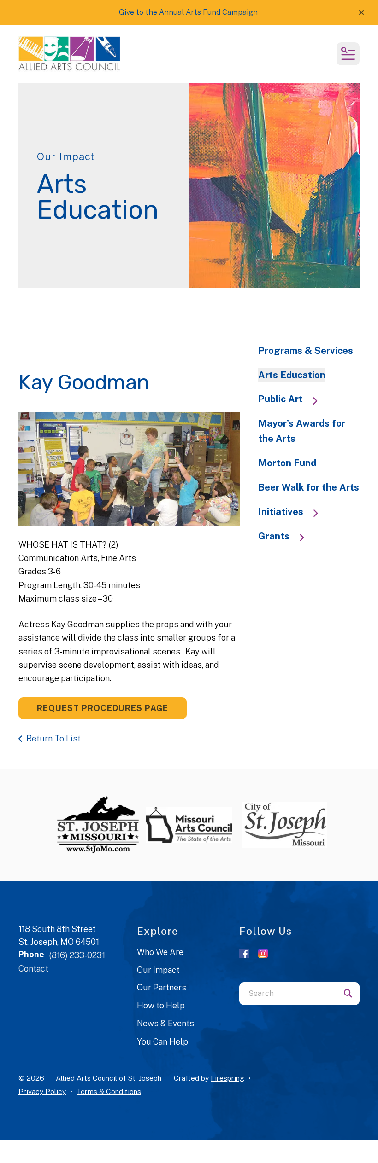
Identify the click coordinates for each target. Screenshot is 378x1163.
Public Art (280, 399)
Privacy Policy (42, 1091)
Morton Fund (287, 463)
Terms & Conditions (109, 1091)
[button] (361, 12)
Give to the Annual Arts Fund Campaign (188, 12)
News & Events (165, 1023)
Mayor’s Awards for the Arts (301, 431)
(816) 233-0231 (77, 955)
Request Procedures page (102, 708)
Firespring (227, 1078)
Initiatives (280, 511)
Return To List (53, 738)
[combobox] (288, 993)
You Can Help (162, 1042)
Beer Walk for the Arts (308, 487)
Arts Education (291, 375)
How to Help (161, 1005)
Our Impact (158, 970)
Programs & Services (305, 350)
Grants (273, 536)
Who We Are (160, 952)
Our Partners (161, 987)
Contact (33, 968)
